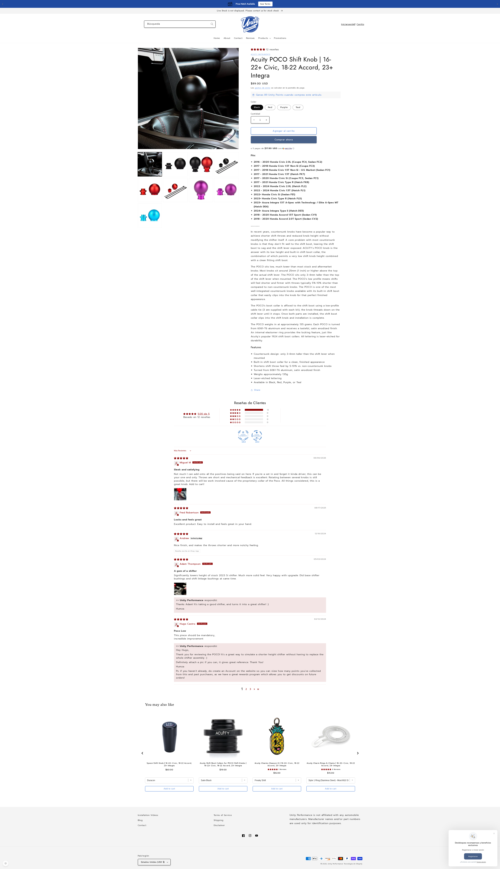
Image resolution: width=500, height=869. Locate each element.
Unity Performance (335, 864)
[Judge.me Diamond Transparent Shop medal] (257, 435)
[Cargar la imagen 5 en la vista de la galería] (227, 164)
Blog (140, 820)
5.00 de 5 (204, 414)
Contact (142, 825)
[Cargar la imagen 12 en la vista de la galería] (150, 215)
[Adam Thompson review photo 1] (180, 589)
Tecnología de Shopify (353, 864)
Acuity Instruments (260, 54)
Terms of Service (223, 815)
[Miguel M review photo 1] (180, 494)
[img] (181, 458)
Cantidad (255, 114)
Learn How (268, 4)
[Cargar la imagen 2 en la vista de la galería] (175, 164)
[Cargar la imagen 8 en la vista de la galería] (201, 190)
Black (257, 107)
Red (270, 107)
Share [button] (257, 390)
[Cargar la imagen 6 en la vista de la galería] (150, 190)
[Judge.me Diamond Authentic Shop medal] (243, 435)
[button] (264, 38)
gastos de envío (262, 87)
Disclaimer (219, 825)
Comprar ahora (284, 139)
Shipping (219, 820)
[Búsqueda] (212, 24)
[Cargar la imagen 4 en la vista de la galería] (201, 164)
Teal (298, 107)
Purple (284, 107)
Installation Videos (148, 815)
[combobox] (179, 24)
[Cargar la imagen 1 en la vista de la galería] (150, 164)
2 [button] (246, 689)
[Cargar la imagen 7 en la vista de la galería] (175, 190)
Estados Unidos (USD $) (153, 862)
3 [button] (250, 689)
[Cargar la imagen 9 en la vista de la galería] (227, 190)
